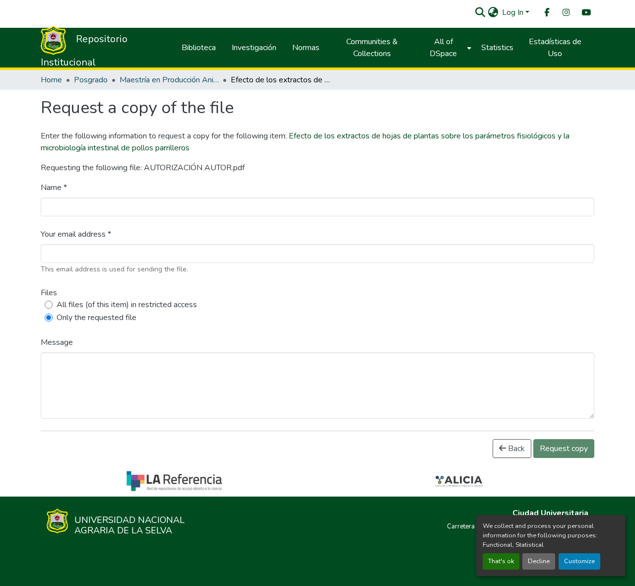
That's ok (501, 561)
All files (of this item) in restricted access (127, 304)
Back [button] (515, 448)
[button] (480, 12)
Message (57, 342)
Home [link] (51, 79)
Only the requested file (96, 317)
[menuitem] (546, 12)
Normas (305, 47)
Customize (579, 561)
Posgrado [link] (91, 79)
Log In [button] (513, 12)
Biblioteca (199, 47)
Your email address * (76, 234)
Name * (54, 187)
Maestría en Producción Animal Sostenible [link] (169, 79)
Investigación (254, 47)
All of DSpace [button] (443, 47)
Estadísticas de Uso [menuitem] (555, 47)
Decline (539, 561)
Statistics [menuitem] (497, 47)
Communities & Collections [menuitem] (372, 47)
